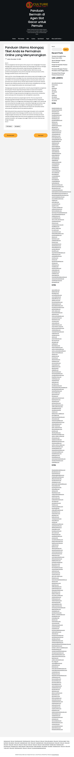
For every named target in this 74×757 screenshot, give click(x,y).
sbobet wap (53, 744)
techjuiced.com (55, 129)
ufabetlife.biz (55, 160)
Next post (40, 135)
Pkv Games (21, 38)
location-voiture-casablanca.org (60, 647)
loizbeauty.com (55, 361)
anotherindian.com (56, 268)
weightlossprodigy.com (57, 524)
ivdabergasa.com (56, 216)
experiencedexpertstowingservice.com (61, 644)
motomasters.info (56, 621)
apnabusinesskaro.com (57, 460)
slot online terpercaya (57, 83)
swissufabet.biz (55, 151)
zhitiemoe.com (55, 264)
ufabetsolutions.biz (56, 162)
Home (14, 38)
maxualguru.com (56, 529)
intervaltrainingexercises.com (59, 668)
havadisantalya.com (57, 115)
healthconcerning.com (57, 543)
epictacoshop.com (56, 403)
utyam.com (54, 259)
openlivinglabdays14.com (58, 197)
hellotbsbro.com (56, 565)
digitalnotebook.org (57, 527)
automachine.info (56, 602)
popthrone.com (55, 496)
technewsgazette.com (57, 373)
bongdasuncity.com (56, 531)
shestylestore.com (56, 727)
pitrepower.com (56, 438)
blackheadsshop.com (57, 646)
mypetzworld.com (56, 221)
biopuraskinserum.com (57, 404)
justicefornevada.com (57, 562)
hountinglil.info (55, 508)
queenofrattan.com (56, 588)
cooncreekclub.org (56, 297)
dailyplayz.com (55, 691)
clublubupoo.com (56, 677)
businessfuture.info (56, 487)
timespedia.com (56, 364)
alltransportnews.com (57, 184)
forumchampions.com (57, 302)
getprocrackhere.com (57, 693)
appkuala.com (55, 382)
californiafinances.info (57, 406)
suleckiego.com (55, 462)
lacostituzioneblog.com (57, 261)
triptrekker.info (55, 618)
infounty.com (55, 223)
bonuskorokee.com (56, 682)
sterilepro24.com (56, 639)
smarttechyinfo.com (57, 525)
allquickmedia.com (56, 371)
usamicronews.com (56, 708)
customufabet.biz (56, 170)
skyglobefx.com (55, 611)
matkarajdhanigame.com (58, 494)
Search (53, 46)
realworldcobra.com (57, 600)
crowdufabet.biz (56, 181)
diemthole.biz (55, 368)
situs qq (33, 741)
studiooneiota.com (56, 597)
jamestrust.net (55, 356)
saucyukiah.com (56, 290)
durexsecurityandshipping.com (59, 212)
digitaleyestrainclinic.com (58, 441)
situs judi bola (45, 744)
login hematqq (37, 746)
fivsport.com (55, 242)
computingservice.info (57, 569)
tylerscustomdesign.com (58, 316)
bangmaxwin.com (56, 399)
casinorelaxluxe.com (57, 686)
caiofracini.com (55, 571)
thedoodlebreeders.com (58, 233)
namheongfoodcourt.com (58, 422)
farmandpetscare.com (57, 567)
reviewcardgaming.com (57, 642)
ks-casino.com (55, 230)
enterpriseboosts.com (57, 347)
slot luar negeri (62, 741)
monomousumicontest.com (58, 607)
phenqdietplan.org (56, 247)
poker (53, 86)
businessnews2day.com (57, 635)
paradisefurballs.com (57, 536)
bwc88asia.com (55, 226)
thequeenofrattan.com (57, 590)
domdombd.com (56, 689)
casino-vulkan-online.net (58, 436)
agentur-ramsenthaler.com (58, 614)
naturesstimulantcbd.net (58, 278)
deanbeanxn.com (56, 492)
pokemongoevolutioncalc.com (59, 712)
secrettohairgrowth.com (58, 389)
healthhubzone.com (57, 125)
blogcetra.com (55, 578)
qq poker (50, 746)
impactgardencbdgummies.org (59, 277)
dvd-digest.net (55, 415)
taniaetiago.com (56, 271)
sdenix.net (54, 337)
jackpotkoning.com (56, 699)
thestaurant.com (56, 673)
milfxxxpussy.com (56, 254)
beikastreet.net (55, 291)
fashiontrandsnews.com (58, 186)
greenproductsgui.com (57, 541)
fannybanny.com (56, 696)
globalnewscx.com (56, 583)
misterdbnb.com (56, 665)
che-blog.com (55, 501)
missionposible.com (56, 443)
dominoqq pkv (18, 741)
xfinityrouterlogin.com (57, 446)
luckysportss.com (56, 705)
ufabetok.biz (55, 177)
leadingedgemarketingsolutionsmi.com (61, 191)
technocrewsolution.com (58, 328)
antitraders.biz (55, 202)
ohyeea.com (55, 263)
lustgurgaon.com (56, 513)
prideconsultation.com (57, 506)
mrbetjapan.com (56, 378)
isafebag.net (55, 344)
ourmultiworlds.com (57, 295)
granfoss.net (55, 431)
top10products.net (56, 480)
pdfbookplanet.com (56, 586)
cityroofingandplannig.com (58, 214)
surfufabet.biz (55, 165)
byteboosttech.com (56, 130)
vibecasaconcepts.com (57, 625)
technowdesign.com (57, 210)
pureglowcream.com (57, 385)
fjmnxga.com (55, 396)
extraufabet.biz (55, 158)
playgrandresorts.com (57, 722)
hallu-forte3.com (56, 425)
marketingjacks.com (57, 448)
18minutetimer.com (56, 548)
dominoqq (54, 88)
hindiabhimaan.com (56, 453)
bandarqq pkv (60, 744)
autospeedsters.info (57, 604)
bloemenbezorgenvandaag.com (59, 387)
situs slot (17, 743)
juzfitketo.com (55, 273)
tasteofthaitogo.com (57, 391)
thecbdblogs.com (56, 457)
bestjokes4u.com (56, 511)
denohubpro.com (56, 592)
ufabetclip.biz (55, 144)
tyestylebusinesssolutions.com (59, 670)
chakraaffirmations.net (57, 510)
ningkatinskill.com (56, 240)
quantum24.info (56, 626)
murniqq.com (7, 746)
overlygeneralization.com (58, 557)
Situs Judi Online (56, 38)
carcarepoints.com (56, 231)
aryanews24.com (56, 204)
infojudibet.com (56, 489)
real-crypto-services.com (58, 219)
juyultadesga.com (56, 217)
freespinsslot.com (56, 534)
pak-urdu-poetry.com (57, 576)
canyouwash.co (55, 113)
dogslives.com (55, 585)
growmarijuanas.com (57, 553)
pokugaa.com (55, 719)
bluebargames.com (56, 303)
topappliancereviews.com (58, 450)
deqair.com (54, 237)
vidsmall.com (55, 633)
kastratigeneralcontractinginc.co (60, 193)
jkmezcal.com (55, 666)
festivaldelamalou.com (57, 305)
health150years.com (57, 324)
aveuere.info (55, 538)
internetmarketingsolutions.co (59, 579)
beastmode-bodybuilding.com (59, 484)
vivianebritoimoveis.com (58, 331)
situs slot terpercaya (49, 743)
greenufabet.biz (55, 155)
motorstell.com (55, 323)
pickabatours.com (56, 482)
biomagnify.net (55, 282)
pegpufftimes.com (56, 298)
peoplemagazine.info (57, 109)
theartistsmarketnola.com (58, 417)
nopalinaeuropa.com (57, 280)
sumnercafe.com (56, 249)
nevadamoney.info (56, 410)
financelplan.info (56, 485)
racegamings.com (56, 715)
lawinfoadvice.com (56, 245)
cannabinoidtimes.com (57, 539)
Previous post (10, 135)
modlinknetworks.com (57, 701)
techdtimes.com (56, 116)
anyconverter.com (56, 363)
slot (29, 743)
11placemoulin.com (56, 518)
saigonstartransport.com (58, 398)
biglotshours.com (56, 136)
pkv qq (12, 741)
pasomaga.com (55, 275)
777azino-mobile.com (57, 207)
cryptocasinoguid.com (57, 190)
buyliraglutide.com (56, 137)
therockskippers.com (57, 429)
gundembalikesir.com (57, 120)
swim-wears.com (56, 310)
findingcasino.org (56, 598)
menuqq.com (7, 741)
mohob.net (54, 522)
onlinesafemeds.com (57, 139)
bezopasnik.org (55, 394)
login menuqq (22, 746)
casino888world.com (57, 663)
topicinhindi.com (56, 473)
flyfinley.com (55, 504)
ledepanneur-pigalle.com (58, 413)
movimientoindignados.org (58, 252)
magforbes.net (55, 333)
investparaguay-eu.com (57, 224)
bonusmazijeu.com (56, 679)
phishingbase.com (56, 713)
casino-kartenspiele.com (58, 349)
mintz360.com (55, 520)
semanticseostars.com (57, 550)
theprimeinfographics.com (58, 654)
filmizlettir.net (55, 293)
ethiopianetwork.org (57, 558)
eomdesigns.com (56, 616)
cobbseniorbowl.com (57, 209)
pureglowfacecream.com (58, 375)
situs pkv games (56, 98)
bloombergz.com (56, 345)
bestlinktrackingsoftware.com (59, 675)
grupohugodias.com (57, 235)
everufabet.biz (55, 179)
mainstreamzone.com (57, 551)
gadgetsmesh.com (56, 560)
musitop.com (55, 258)
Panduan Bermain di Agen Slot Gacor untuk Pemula (37, 18)
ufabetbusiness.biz (56, 153)
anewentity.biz (55, 380)
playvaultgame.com (56, 720)
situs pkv (54, 90)
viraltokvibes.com (56, 330)
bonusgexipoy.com (56, 684)
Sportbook (41, 38)
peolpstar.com (55, 314)
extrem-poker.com (56, 228)
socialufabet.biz (55, 163)
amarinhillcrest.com (56, 338)
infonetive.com (55, 401)
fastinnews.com (55, 694)
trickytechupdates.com (57, 452)
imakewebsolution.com (57, 499)
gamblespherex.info (56, 612)
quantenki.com (55, 628)
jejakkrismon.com (56, 366)
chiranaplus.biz (55, 418)
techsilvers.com (55, 238)
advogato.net (55, 342)
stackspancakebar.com (57, 420)
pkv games (17, 126)
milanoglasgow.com (56, 424)
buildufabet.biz (55, 183)
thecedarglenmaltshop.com (58, 470)
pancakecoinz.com (56, 503)
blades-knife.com (56, 593)
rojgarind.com (55, 545)
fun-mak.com (55, 661)
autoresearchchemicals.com (58, 458)
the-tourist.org (55, 340)
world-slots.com (56, 497)
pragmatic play (23, 743)
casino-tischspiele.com (57, 352)
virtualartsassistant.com (58, 652)
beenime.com (55, 658)
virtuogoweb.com (56, 134)
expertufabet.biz (56, 146)
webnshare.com (56, 555)
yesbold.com (55, 123)
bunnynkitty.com (56, 392)
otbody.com (55, 354)
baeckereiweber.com (57, 108)
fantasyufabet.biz (56, 148)
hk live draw (55, 84)
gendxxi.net (55, 619)
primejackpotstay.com (57, 717)
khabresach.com (56, 455)
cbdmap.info (55, 491)
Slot (28, 38)
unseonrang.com (56, 574)
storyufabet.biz (55, 172)
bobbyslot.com (55, 517)
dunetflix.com (55, 251)
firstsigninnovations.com (58, 307)
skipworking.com (56, 359)
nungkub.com (55, 266)
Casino (33, 38)
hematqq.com (14, 746)
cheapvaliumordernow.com (58, 656)
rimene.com (55, 411)
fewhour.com (55, 546)
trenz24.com (55, 357)
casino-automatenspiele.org (59, 351)
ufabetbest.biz (55, 167)
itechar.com (54, 122)
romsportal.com (56, 724)
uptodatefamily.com (57, 256)
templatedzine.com (56, 244)
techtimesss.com (56, 319)
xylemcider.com (55, 270)
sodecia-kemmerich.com (58, 659)
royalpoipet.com (56, 672)
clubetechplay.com (56, 687)
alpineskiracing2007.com (58, 434)
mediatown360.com (57, 439)
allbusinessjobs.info (56, 478)
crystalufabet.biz (56, 176)
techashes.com (55, 111)
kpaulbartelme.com (56, 649)
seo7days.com (55, 384)
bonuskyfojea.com (56, 680)
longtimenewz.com (56, 703)
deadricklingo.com (56, 609)
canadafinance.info (56, 408)
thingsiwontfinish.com (57, 729)
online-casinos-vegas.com (58, 445)
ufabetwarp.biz (55, 143)
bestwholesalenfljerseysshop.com (60, 195)
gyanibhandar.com (56, 141)
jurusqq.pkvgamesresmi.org (39, 748)
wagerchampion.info (57, 605)
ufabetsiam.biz (55, 150)
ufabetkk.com (55, 370)
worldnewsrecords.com (57, 637)
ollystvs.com (55, 581)
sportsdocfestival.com (57, 726)
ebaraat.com (55, 127)
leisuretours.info (56, 564)
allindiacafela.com (56, 432)
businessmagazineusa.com (58, 630)
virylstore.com (55, 321)
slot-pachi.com (55, 532)
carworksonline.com (57, 317)
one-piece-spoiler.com (57, 595)
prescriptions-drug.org (57, 326)
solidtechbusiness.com (57, 640)
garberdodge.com (56, 309)
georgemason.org (56, 471)
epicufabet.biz (55, 174)
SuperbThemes (55, 754)
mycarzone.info (55, 623)
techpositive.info (56, 572)
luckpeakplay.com (56, 706)
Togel (47, 38)
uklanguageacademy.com (58, 475)
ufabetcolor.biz (55, 157)
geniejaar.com (55, 515)
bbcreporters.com (56, 188)
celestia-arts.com (56, 300)
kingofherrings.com (56, 377)
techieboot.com (55, 118)
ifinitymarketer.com (56, 698)
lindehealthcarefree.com (58, 477)
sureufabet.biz (55, 169)
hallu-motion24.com (57, 427)
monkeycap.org (55, 335)
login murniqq (29, 746)
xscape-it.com (55, 205)
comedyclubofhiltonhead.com (59, 651)
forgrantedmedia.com (57, 312)
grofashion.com (55, 710)
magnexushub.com (56, 132)
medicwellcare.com (56, 632)
